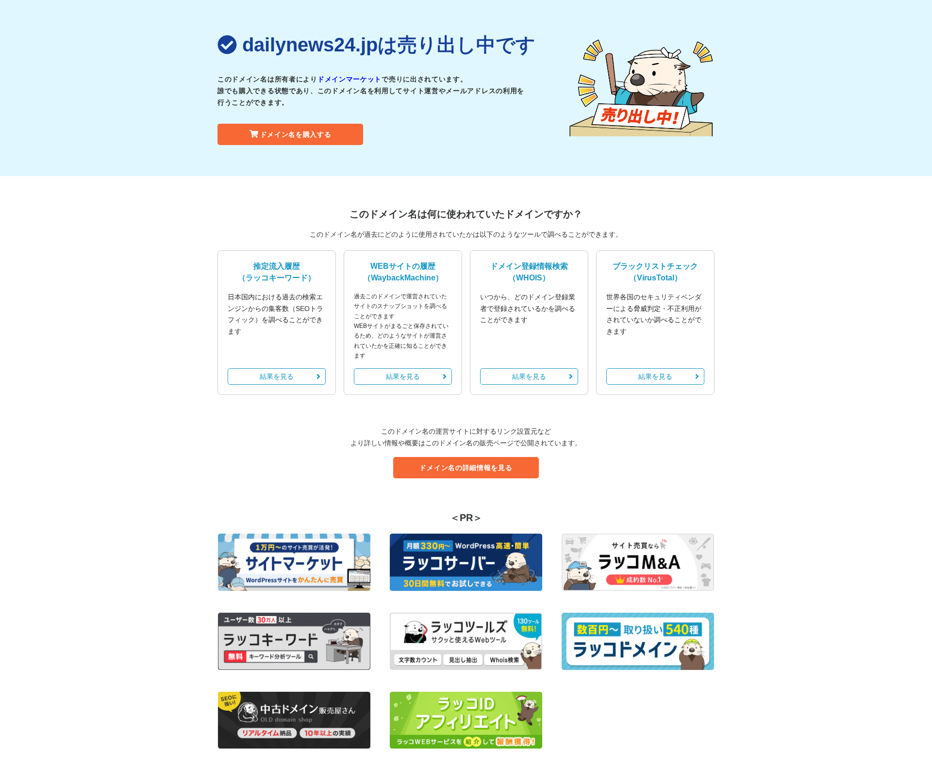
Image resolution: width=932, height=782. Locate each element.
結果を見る (277, 376)
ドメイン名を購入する (296, 134)
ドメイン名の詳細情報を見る (465, 468)
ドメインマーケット (349, 79)
